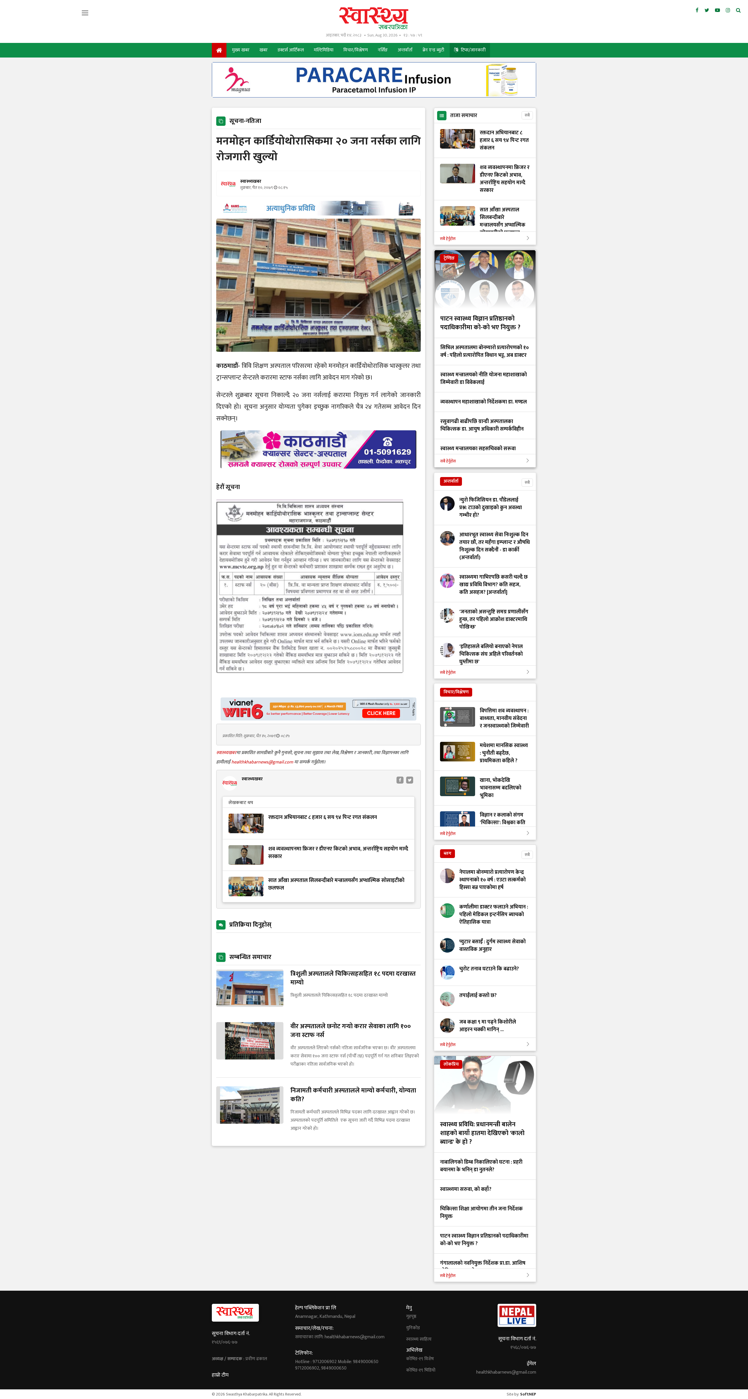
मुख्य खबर (241, 50)
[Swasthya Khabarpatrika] (374, 18)
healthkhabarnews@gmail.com (262, 762)
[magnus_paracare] (374, 95)
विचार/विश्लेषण (355, 50)
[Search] (738, 10)
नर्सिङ (383, 50)
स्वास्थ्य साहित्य (419, 1339)
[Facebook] (697, 10)
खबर (263, 50)
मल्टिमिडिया (323, 50)
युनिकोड (413, 1328)
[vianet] (318, 718)
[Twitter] (707, 10)
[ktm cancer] (318, 475)
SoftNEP (528, 1394)
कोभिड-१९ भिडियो (420, 1370)
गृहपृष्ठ (411, 1316)
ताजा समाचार (463, 115)
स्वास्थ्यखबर (226, 753)
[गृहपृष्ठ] (219, 50)
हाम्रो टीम (220, 1375)
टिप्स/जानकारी (473, 50)
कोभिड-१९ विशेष (420, 1359)
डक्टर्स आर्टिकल (291, 50)
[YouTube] (717, 10)
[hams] (318, 213)
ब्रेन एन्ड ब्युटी (433, 50)
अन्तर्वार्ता (405, 50)
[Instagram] (728, 10)
